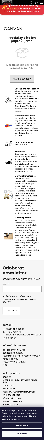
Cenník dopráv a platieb (14, 350)
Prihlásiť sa (11, 310)
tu (19, 419)
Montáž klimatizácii (12, 402)
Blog (5, 365)
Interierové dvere (11, 395)
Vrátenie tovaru (10, 359)
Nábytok (7, 377)
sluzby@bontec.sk (15, 329)
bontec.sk (11, 338)
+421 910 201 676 (13, 332)
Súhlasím (22, 433)
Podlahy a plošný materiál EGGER (19, 392)
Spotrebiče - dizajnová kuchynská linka (20, 381)
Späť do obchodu (22, 79)
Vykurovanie (9, 389)
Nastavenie (22, 425)
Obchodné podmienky (13, 353)
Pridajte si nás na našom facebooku (23, 335)
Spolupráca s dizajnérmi (14, 362)
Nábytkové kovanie (12, 398)
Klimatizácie (8, 385)
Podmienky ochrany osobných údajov (21, 356)
